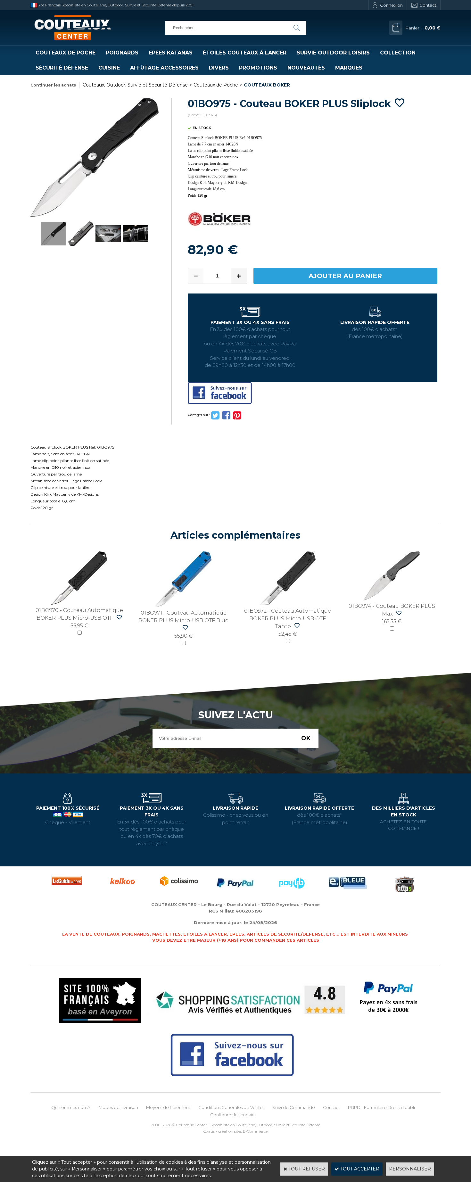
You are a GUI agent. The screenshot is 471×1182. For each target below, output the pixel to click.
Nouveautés (306, 68)
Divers (219, 68)
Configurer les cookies (233, 1114)
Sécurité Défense (62, 68)
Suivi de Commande (293, 1107)
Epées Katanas (171, 53)
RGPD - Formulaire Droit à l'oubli (381, 1107)
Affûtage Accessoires (164, 68)
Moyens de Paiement (168, 1107)
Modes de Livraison (118, 1107)
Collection (398, 53)
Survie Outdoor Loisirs (333, 53)
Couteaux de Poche (65, 53)
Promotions (258, 68)
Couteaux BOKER (267, 85)
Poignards (122, 53)
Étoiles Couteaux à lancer (244, 53)
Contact (427, 5)
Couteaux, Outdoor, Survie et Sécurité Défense (135, 85)
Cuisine (109, 68)
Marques (348, 68)
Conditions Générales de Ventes (231, 1107)
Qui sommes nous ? (71, 1107)
